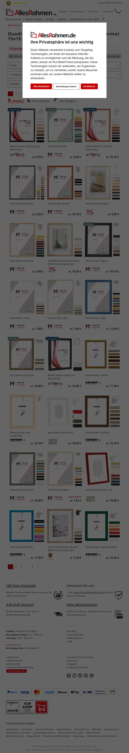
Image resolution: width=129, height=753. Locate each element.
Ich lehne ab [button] (89, 86)
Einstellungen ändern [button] (66, 86)
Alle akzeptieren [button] (41, 86)
